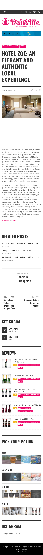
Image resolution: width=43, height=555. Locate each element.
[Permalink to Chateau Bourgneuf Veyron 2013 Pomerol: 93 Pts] (6, 393)
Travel (22, 46)
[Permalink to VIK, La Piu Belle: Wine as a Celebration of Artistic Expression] (36, 511)
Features (10, 46)
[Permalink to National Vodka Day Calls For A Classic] (26, 477)
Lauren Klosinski (7, 260)
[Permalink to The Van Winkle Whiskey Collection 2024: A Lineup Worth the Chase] (26, 494)
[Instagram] (25, 12)
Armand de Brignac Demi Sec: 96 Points (27, 405)
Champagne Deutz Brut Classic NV (16, 250)
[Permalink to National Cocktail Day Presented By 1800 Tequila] (11, 477)
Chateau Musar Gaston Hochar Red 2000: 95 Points (25, 360)
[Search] (4, 12)
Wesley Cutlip (6, 253)
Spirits (5, 487)
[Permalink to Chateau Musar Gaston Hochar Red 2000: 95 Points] (6, 363)
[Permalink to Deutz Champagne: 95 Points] (6, 379)
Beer (4, 452)
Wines (20, 368)
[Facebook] (21, 12)
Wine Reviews (35, 365)
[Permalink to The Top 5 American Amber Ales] (11, 459)
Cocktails (7, 469)
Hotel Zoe (13, 152)
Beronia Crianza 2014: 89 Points (24, 419)
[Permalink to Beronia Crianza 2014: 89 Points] (6, 422)
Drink (20, 365)
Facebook (5, 220)
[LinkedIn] (30, 12)
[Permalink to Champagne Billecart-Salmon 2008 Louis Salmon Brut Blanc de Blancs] (26, 511)
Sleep (17, 46)
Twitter (13, 220)
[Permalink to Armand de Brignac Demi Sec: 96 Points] (6, 408)
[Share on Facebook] (27, 90)
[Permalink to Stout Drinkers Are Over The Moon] (26, 459)
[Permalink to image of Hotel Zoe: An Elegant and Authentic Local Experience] (21, 106)
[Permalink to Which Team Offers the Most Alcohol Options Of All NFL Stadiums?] (36, 459)
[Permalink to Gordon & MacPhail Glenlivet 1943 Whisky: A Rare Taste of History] (11, 494)
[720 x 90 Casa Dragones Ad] (21, 34)
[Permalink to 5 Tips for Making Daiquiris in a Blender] (36, 477)
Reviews (26, 365)
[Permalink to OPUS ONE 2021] (11, 511)
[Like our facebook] (4, 337)
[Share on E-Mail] (39, 90)
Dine (3, 46)
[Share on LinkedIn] (35, 90)
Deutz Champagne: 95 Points (23, 375)
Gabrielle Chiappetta (8, 90)
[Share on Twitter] (31, 90)
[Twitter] (34, 12)
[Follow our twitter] (4, 330)
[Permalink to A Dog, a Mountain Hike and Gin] (36, 494)
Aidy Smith (5, 246)
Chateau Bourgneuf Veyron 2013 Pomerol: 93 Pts (24, 390)
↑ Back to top (21, 551)
